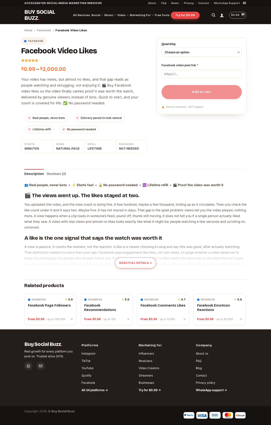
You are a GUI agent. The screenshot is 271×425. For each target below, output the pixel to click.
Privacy (189, 3)
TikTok (86, 361)
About (152, 3)
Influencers (146, 353)
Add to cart (201, 92)
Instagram (88, 353)
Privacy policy (205, 382)
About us (202, 353)
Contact (203, 3)
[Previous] (24, 311)
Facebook (44, 30)
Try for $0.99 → (150, 390)
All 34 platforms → (95, 390)
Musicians (145, 361)
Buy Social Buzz (39, 15)
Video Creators (149, 368)
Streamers (146, 375)
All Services (81, 15)
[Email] (41, 366)
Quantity (169, 44)
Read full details (135, 263)
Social (95, 15)
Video (121, 15)
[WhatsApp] (28, 366)
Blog (199, 368)
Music (108, 15)
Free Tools (162, 15)
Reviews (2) (56, 174)
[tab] (34, 174)
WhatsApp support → (211, 390)
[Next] (245, 311)
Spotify (86, 375)
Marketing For (140, 15)
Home (28, 30)
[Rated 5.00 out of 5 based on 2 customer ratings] (84, 60)
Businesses (146, 382)
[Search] (213, 15)
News (175, 3)
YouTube (87, 368)
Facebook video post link (180, 65)
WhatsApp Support (227, 3)
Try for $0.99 (185, 15)
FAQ (163, 3)
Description (34, 174)
